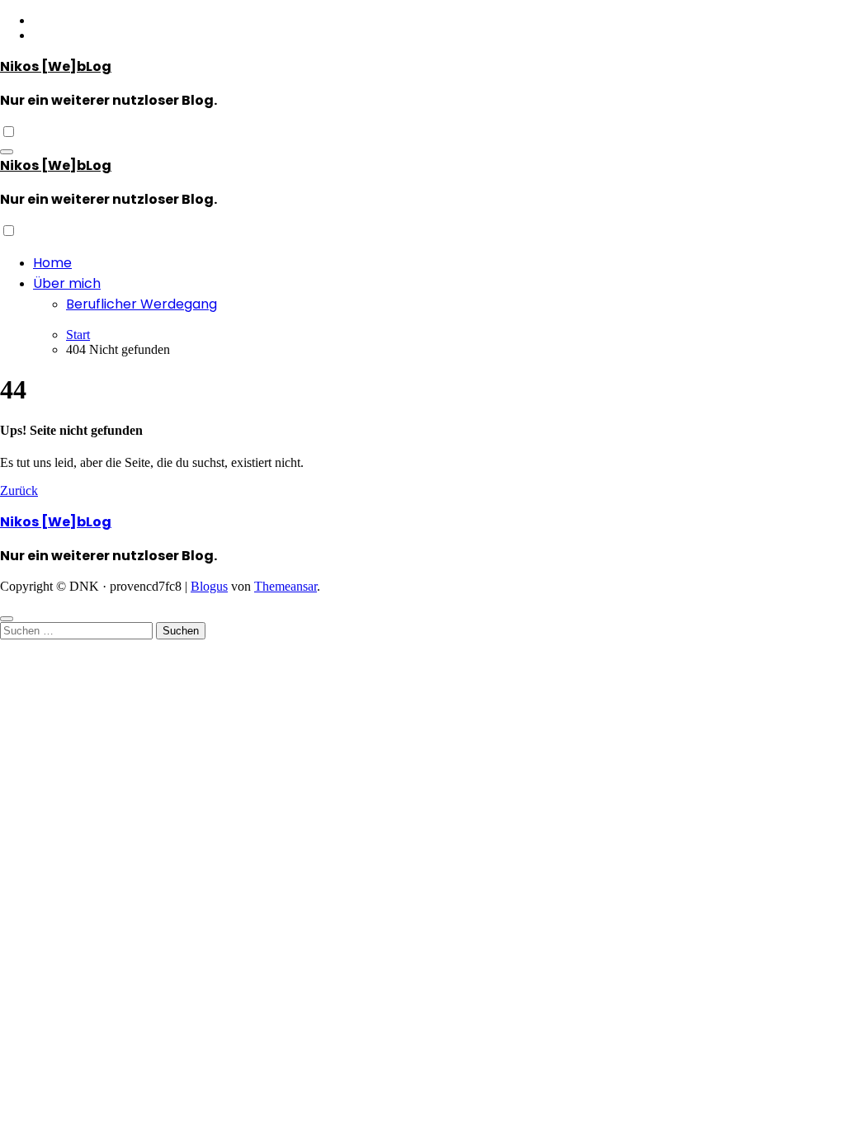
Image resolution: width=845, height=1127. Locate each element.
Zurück (19, 490)
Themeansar (285, 586)
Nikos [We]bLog (55, 66)
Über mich (67, 283)
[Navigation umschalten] (6, 151)
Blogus (209, 586)
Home (52, 262)
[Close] (6, 618)
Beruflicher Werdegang (141, 304)
